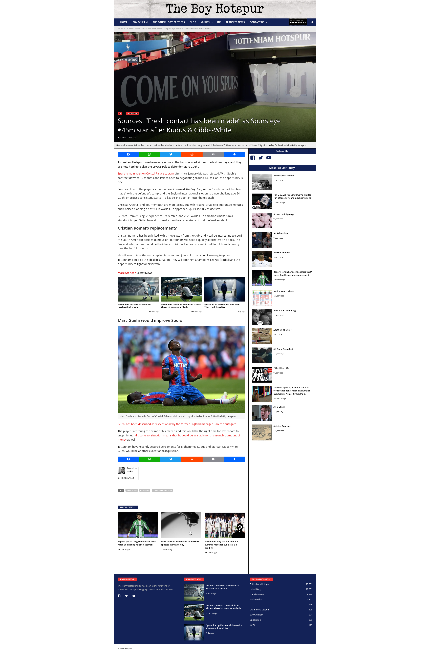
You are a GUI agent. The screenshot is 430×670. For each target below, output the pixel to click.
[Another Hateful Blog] (262, 317)
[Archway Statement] (262, 182)
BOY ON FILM (140, 22)
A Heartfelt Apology (283, 214)
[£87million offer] (262, 375)
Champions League (259, 609)
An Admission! (280, 233)
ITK (219, 22)
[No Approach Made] (262, 298)
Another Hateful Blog (284, 310)
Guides (205, 22)
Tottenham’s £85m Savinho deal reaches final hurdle (134, 306)
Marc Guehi (131, 490)
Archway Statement (283, 175)
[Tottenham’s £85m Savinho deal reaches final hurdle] (138, 289)
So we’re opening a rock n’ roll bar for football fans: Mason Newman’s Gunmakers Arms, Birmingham (291, 390)
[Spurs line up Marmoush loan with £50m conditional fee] (224, 289)
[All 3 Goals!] (262, 413)
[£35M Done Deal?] (262, 336)
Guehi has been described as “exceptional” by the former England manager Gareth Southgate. (177, 424)
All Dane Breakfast (283, 349)
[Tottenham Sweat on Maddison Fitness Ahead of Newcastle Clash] (181, 289)
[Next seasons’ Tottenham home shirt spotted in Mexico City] (181, 525)
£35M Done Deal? (282, 329)
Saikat (123, 137)
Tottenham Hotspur (162, 490)
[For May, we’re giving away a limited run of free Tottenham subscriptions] (262, 201)
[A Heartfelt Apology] (262, 221)
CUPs (252, 624)
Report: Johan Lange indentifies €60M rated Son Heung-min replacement (137, 543)
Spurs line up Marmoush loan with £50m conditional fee (222, 306)
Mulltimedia (256, 599)
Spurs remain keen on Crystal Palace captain (146, 173)
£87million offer (281, 368)
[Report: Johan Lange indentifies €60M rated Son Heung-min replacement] (138, 525)
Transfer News (235, 22)
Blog (193, 22)
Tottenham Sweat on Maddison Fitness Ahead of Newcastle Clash (181, 306)
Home (123, 22)
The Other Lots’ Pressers (169, 22)
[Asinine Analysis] (262, 432)
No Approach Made (283, 291)
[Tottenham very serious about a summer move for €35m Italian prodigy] (225, 525)
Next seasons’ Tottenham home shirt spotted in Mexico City (180, 543)
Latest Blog (132, 113)
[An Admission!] (262, 240)
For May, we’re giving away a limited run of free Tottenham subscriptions (292, 196)
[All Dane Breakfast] (262, 355)
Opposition (255, 619)
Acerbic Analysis (281, 252)
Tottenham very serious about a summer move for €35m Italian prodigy (221, 544)
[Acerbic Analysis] (262, 259)
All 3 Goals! (279, 406)
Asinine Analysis (281, 426)
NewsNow (144, 490)
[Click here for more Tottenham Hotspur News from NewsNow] (298, 22)
